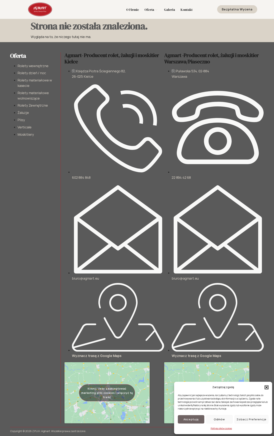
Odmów (219, 419)
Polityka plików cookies (221, 428)
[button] (266, 387)
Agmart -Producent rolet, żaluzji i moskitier (211, 58)
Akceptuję (191, 419)
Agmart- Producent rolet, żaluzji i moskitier (111, 58)
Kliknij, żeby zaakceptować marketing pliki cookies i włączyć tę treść (107, 393)
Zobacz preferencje (251, 419)
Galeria (169, 9)
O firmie (132, 9)
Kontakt (187, 9)
